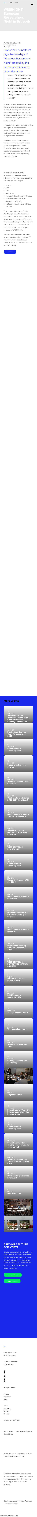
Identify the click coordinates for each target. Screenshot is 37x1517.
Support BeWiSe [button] (12, 1281)
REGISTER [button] (10, 252)
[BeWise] (13, 4)
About (6, 1399)
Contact (6, 1414)
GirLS (6, 1406)
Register (7, 47)
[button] (32, 4)
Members (7, 1411)
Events (6, 1394)
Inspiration (7, 1397)
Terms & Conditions (11, 1362)
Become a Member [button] (13, 1275)
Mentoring (7, 1409)
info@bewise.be (9, 1388)
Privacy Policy (8, 1364)
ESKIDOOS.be (13, 1516)
